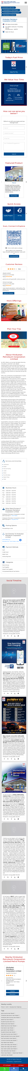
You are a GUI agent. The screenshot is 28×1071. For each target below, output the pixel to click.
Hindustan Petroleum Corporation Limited (13, 969)
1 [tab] (10, 51)
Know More (14, 195)
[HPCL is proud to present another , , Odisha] (14, 591)
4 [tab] (17, 51)
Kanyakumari (14, 519)
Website (12, 991)
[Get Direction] (20, 541)
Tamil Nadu (14, 515)
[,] (14, 715)
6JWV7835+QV (6, 539)
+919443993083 (10, 985)
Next (26, 67)
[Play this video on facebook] (14, 591)
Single (18, 1061)
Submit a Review (8, 293)
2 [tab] (12, 51)
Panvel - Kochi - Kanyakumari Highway (11, 1007)
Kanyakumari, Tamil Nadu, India (10, 541)
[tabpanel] (14, 46)
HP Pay (20, 215)
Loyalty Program (8, 215)
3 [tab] (15, 51)
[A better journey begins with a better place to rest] (14, 829)
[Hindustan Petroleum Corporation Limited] (10, 3)
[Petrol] (14, 173)
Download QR (14, 256)
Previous (2, 67)
